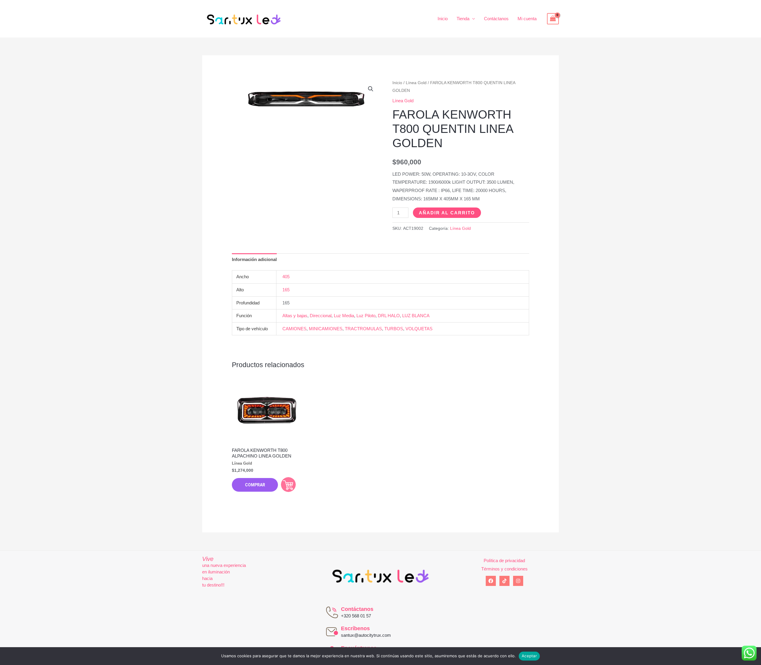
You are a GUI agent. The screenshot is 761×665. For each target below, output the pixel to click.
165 (286, 289)
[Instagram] (518, 581)
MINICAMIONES (325, 328)
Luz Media (344, 315)
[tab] (254, 259)
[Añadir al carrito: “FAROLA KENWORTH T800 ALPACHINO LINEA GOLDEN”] (288, 484)
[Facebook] (491, 581)
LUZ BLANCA (416, 315)
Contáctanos (496, 18)
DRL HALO (389, 315)
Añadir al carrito (447, 212)
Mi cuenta (527, 18)
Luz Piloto (365, 315)
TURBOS (393, 328)
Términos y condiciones (504, 568)
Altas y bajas (294, 315)
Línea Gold (416, 83)
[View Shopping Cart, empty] (553, 18)
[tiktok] (504, 581)
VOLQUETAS (419, 328)
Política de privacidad (504, 560)
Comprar (255, 484)
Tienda (463, 18)
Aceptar (529, 655)
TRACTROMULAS (363, 328)
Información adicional (254, 259)
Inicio (443, 18)
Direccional (320, 315)
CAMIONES (294, 328)
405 (286, 276)
